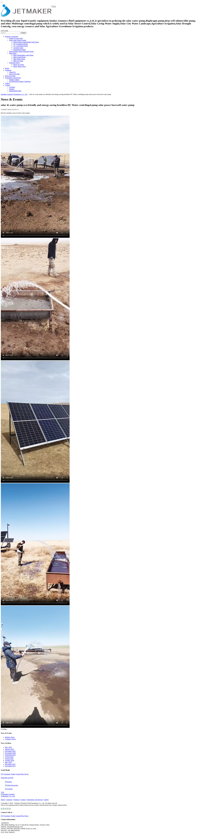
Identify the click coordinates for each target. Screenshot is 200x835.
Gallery (7, 83)
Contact (7, 85)
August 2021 (9, 758)
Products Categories (11, 36)
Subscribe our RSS (7, 778)
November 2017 (10, 766)
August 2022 (9, 757)
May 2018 (8, 762)
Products (16, 800)
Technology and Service (13, 78)
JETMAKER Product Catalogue (20, 81)
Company (8, 70)
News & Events (14, 74)
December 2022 (10, 751)
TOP (2, 792)
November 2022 (10, 753)
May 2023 (8, 747)
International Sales (15, 91)
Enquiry (11, 89)
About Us (12, 72)
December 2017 (10, 764)
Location (12, 87)
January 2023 (9, 749)
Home (7, 68)
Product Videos (14, 79)
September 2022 (10, 755)
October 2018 (9, 760)
